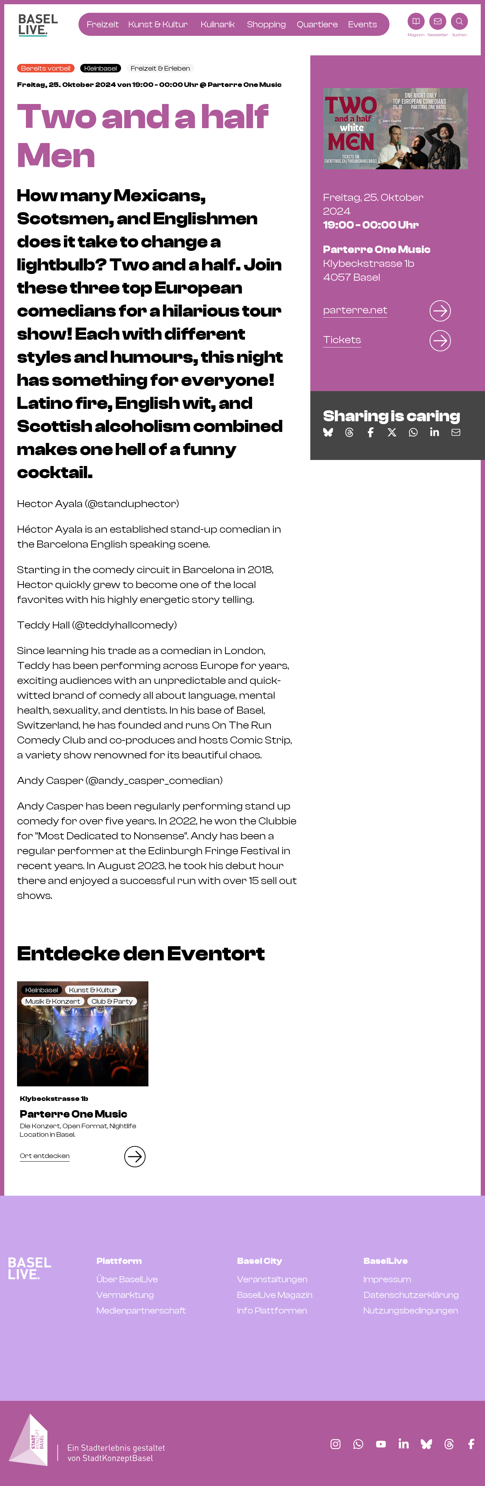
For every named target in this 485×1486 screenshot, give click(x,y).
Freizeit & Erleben (160, 68)
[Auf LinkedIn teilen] (435, 432)
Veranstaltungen (272, 1279)
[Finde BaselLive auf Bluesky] (426, 1444)
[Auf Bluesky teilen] (328, 432)
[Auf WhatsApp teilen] (413, 432)
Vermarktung (125, 1295)
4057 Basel (377, 263)
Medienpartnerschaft (141, 1311)
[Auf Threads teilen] (349, 432)
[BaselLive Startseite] (38, 25)
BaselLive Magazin (274, 1295)
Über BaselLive (127, 1279)
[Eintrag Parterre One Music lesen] (82, 1033)
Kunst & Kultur (93, 990)
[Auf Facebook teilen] (371, 432)
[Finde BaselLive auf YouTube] (381, 1444)
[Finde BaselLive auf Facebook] (471, 1444)
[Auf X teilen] (392, 432)
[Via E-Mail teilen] (456, 432)
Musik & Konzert (53, 1001)
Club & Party (112, 1001)
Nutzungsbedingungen (411, 1311)
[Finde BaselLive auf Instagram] (335, 1444)
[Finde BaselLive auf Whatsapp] (358, 1444)
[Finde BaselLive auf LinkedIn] (403, 1444)
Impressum (387, 1279)
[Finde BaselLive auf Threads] (449, 1444)
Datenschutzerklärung (411, 1295)
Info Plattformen (272, 1311)
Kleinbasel (101, 68)
